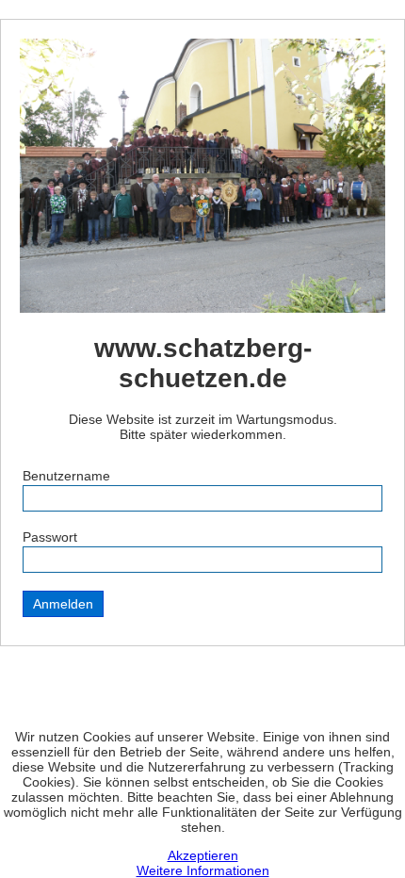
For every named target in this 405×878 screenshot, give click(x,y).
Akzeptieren (203, 855)
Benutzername (66, 475)
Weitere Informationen (203, 870)
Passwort (50, 537)
